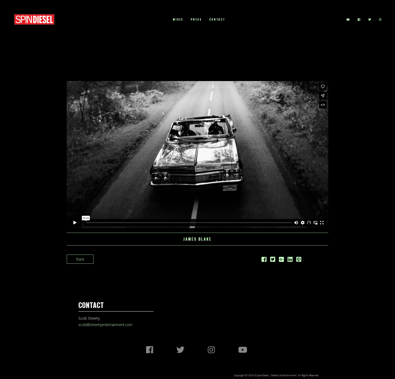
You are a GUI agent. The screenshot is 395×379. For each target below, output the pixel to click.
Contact (217, 19)
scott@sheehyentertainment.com (105, 324)
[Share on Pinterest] (298, 260)
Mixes (178, 19)
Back (80, 259)
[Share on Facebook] (264, 260)
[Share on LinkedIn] (290, 260)
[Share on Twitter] (272, 260)
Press (196, 19)
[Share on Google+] (281, 260)
